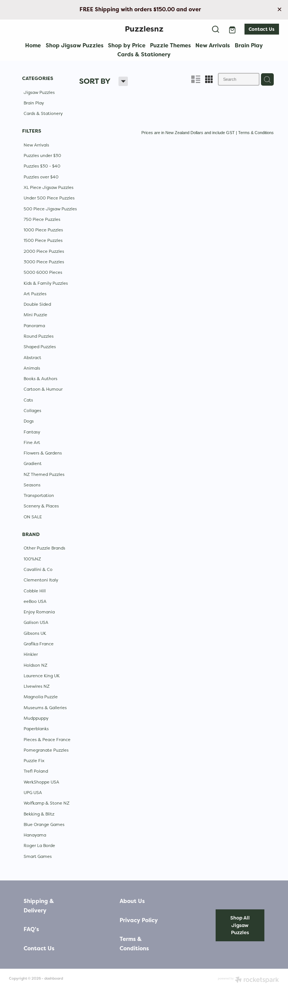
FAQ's (31, 929)
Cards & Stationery (144, 54)
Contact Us (261, 29)
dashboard (53, 978)
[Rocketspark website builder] (248, 980)
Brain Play (249, 45)
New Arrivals (212, 45)
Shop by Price (127, 45)
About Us (132, 901)
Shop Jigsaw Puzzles (75, 45)
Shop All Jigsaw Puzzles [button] (240, 925)
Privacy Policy (139, 920)
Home (33, 45)
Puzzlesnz (144, 29)
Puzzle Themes (170, 45)
